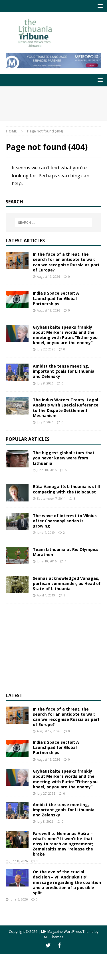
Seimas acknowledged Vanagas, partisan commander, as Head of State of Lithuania (67, 583)
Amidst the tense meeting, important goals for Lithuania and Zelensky (63, 371)
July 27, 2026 (46, 349)
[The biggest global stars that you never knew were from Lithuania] (17, 458)
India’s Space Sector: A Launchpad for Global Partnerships (56, 298)
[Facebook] (59, 945)
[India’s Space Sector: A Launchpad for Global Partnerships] (17, 299)
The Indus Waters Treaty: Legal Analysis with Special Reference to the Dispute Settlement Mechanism (65, 407)
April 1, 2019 (46, 595)
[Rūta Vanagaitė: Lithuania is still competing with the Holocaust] (17, 492)
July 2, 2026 (45, 422)
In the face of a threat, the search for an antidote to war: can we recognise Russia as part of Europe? (66, 262)
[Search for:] (54, 222)
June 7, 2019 (46, 532)
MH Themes (53, 937)
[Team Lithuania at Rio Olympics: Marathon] (17, 555)
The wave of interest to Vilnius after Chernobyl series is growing (65, 521)
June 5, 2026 (19, 899)
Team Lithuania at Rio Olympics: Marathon (66, 552)
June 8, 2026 (19, 861)
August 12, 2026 (48, 276)
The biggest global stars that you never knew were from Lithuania (63, 458)
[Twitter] (48, 945)
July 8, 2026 (45, 383)
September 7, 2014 (51, 498)
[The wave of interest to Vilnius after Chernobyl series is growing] (17, 521)
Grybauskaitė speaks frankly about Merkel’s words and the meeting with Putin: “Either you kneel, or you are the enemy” (65, 335)
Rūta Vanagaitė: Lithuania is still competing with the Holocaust (66, 489)
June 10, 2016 (46, 470)
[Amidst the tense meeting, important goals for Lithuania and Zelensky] (17, 372)
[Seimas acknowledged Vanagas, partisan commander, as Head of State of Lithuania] (17, 584)
